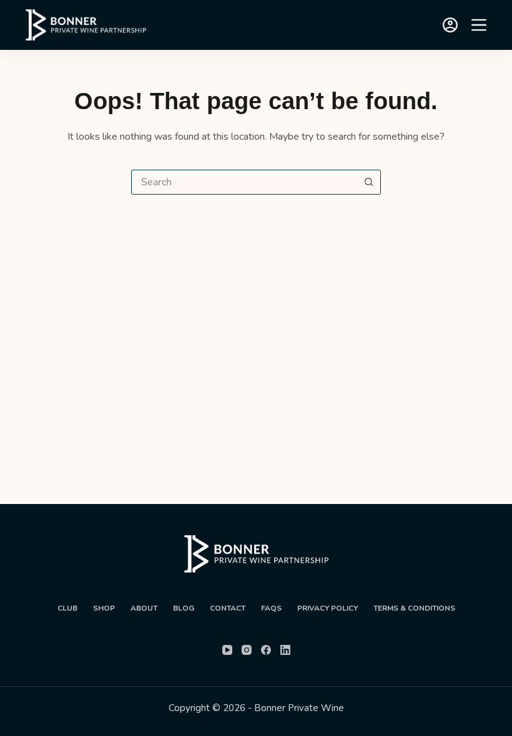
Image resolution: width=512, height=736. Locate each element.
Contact (227, 608)
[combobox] (244, 182)
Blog (183, 608)
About (143, 608)
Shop (104, 608)
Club (67, 608)
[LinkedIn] (285, 650)
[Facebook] (266, 650)
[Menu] (478, 24)
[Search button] (368, 182)
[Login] (450, 24)
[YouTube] (227, 650)
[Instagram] (247, 650)
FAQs (271, 608)
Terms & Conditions (414, 608)
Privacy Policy (327, 608)
